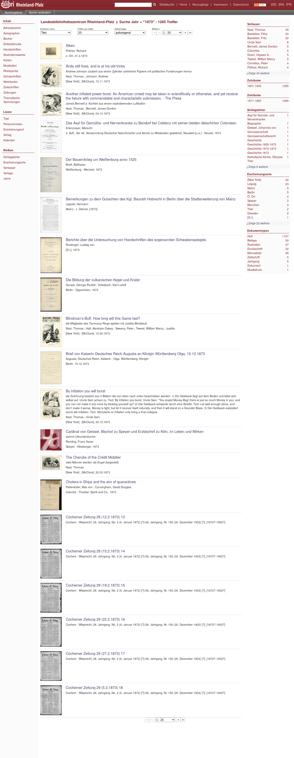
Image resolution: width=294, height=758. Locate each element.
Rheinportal (10, 71)
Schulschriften (12, 76)
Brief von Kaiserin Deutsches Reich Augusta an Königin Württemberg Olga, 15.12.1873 (135, 353)
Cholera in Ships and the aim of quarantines (101, 481)
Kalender (9, 140)
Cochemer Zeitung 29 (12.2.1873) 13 (95, 517)
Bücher (7, 39)
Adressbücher (12, 28)
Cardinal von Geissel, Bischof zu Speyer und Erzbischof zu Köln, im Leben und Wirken (135, 431)
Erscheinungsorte (14, 162)
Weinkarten (10, 82)
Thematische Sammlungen (11, 100)
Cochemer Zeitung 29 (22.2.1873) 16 (95, 619)
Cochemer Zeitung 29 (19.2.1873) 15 (95, 585)
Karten (7, 60)
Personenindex (12, 124)
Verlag (7, 135)
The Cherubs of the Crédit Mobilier (93, 457)
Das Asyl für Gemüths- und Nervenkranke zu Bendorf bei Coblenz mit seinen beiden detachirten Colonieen (151, 123)
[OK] (154, 4)
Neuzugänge (200, 4)
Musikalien (10, 65)
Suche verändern (40, 12)
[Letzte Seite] (190, 32)
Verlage (8, 173)
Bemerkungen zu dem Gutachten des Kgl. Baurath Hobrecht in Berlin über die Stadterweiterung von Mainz (151, 199)
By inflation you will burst (85, 391)
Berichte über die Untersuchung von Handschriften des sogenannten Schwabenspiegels (136, 239)
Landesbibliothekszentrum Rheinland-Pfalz (77, 21)
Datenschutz (241, 4)
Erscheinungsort (13, 129)
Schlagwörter (11, 157)
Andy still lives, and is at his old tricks (95, 66)
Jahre (7, 178)
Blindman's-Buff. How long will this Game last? (103, 318)
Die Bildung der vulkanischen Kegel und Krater (103, 279)
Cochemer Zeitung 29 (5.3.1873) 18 (94, 687)
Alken (70, 45)
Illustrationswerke (14, 55)
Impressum (221, 4)
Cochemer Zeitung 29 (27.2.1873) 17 (95, 653)
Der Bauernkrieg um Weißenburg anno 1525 (101, 159)
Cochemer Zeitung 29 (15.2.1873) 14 (95, 551)
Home (183, 4)
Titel (6, 119)
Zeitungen (9, 92)
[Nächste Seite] (185, 32)
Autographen (11, 33)
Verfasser (9, 168)
